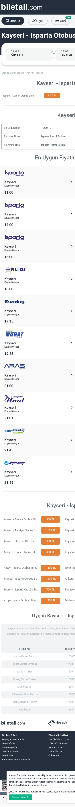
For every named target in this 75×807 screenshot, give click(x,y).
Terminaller (7, 755)
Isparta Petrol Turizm (53, 136)
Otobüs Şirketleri (10, 751)
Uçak (39, 21)
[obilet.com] (21, 10)
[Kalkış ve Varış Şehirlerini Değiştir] (54, 54)
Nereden (15, 50)
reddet (42, 782)
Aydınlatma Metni (17, 785)
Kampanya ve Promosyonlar (16, 759)
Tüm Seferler (8, 743)
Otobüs (14, 21)
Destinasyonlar (9, 747)
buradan (35, 791)
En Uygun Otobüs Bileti (13, 739)
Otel (64, 20)
